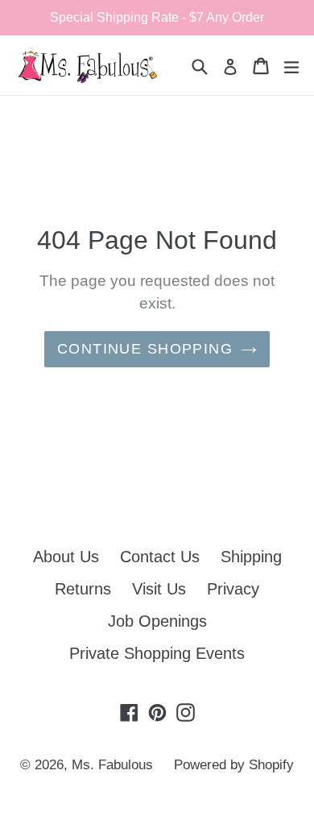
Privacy (233, 589)
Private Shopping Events (157, 653)
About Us (66, 556)
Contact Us (160, 556)
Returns (83, 589)
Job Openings (157, 621)
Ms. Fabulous (112, 764)
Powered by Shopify (234, 764)
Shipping (251, 556)
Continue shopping (145, 349)
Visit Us (159, 589)
